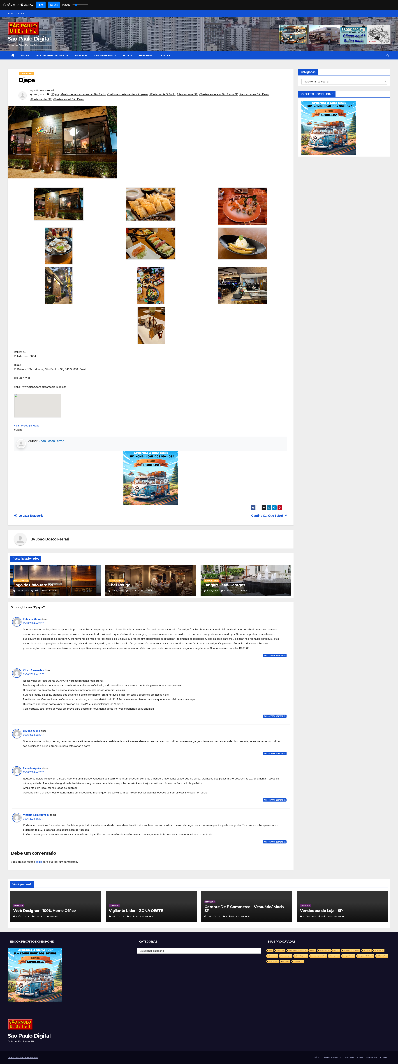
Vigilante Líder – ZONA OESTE (136, 910)
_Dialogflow (298, 961)
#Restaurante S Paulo (162, 94)
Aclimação (272, 956)
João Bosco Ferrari (44, 90)
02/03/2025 (23, 916)
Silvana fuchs (31, 730)
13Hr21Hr (280, 950)
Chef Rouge (119, 585)
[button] (387, 55)
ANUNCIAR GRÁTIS (333, 1057)
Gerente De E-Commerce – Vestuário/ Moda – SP (245, 909)
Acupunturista (349, 956)
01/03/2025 (118, 916)
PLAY (40, 5)
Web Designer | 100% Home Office (44, 910)
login (39, 861)
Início (10, 13)
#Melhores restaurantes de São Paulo (83, 94)
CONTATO (166, 55)
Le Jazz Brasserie (31, 515)
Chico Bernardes (33, 670)
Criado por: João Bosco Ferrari (23, 1057)
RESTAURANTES (26, 73)
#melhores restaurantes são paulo (127, 94)
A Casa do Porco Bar (351, 950)
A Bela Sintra (324, 950)
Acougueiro (334, 956)
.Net (270, 950)
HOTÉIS (127, 55)
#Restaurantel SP (187, 94)
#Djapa (55, 94)
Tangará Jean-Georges (224, 585)
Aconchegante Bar (318, 956)
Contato (20, 13)
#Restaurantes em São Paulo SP (218, 94)
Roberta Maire (32, 619)
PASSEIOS (81, 55)
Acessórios (379, 950)
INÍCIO (25, 55)
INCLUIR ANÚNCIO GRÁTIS (52, 55)
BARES (360, 1057)
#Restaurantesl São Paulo (68, 99)
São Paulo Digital (29, 38)
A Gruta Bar (382, 956)
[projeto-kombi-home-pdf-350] (150, 477)
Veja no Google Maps (26, 425)
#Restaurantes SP (41, 99)
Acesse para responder (275, 655)
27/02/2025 (309, 916)
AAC (313, 950)
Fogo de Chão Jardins (33, 585)
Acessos (367, 950)
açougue (285, 961)
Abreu (336, 950)
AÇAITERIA (273, 961)
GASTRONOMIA (104, 55)
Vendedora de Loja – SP (321, 910)
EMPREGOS (146, 55)
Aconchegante (301, 956)
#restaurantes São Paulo (254, 94)
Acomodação (286, 956)
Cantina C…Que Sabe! (267, 515)
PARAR (54, 5)
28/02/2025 (214, 916)
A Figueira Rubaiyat (366, 956)
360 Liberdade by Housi (297, 950)
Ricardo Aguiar (32, 768)
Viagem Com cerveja (36, 814)
